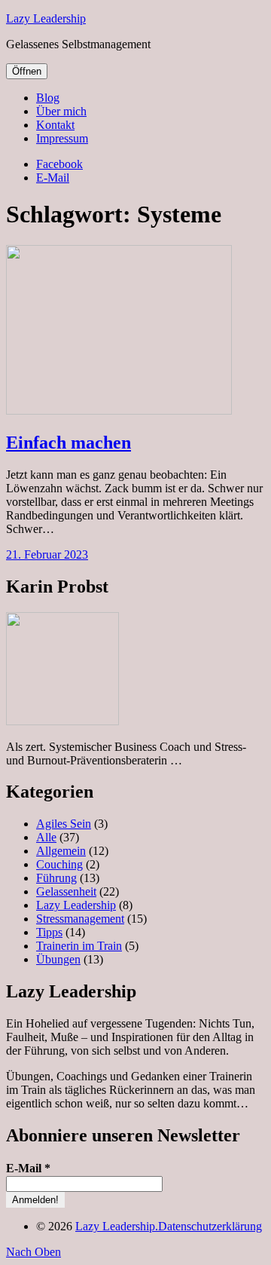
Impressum (62, 138)
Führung (56, 877)
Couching (59, 864)
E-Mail (52, 177)
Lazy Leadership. (116, 1226)
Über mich (61, 111)
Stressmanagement (80, 918)
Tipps (49, 932)
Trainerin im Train (79, 945)
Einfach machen (68, 442)
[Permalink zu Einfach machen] (119, 410)
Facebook (59, 164)
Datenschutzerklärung (210, 1226)
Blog (47, 97)
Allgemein (61, 850)
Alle (46, 837)
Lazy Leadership (46, 18)
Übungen (58, 959)
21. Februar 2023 (47, 554)
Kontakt (55, 124)
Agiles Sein (63, 823)
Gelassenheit (66, 891)
